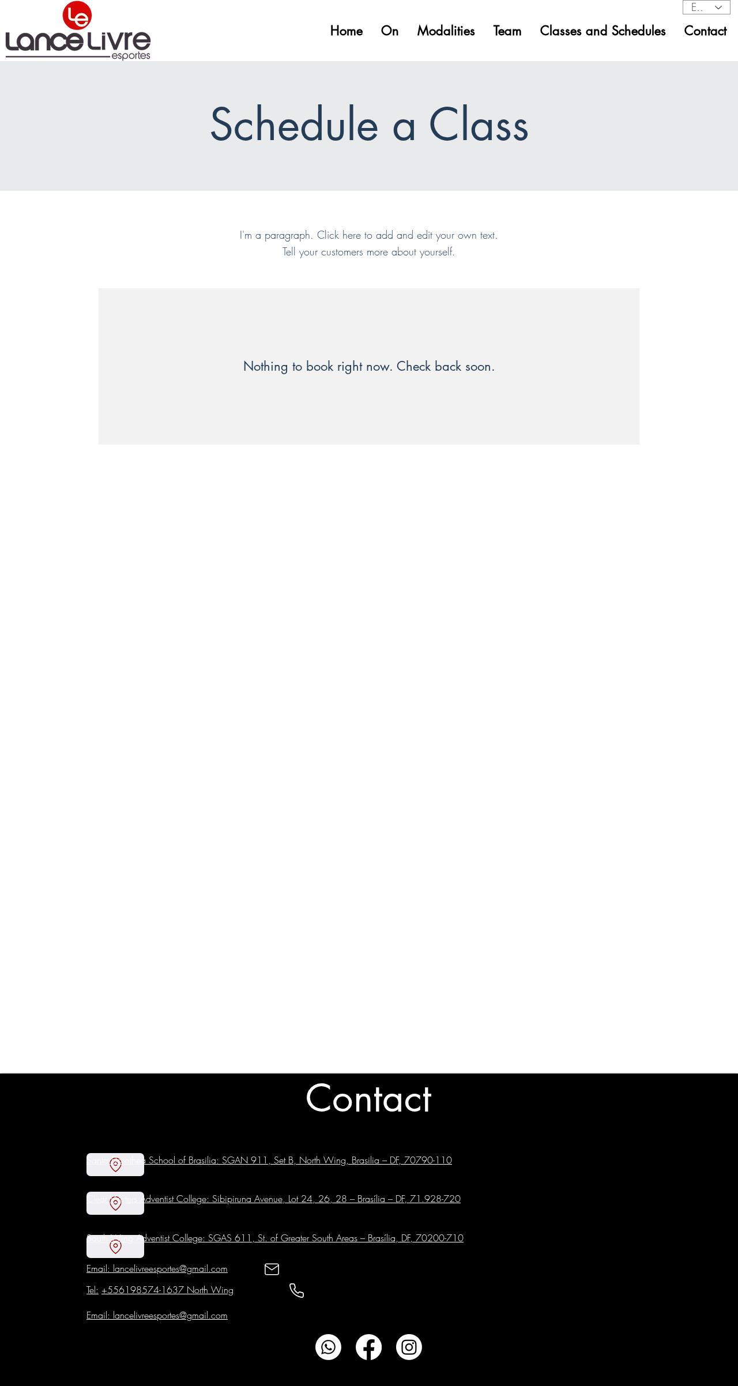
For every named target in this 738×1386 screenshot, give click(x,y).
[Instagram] (409, 1347)
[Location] (115, 1246)
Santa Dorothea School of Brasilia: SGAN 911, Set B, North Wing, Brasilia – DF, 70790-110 (269, 1160)
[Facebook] (369, 1347)
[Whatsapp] (328, 1347)
